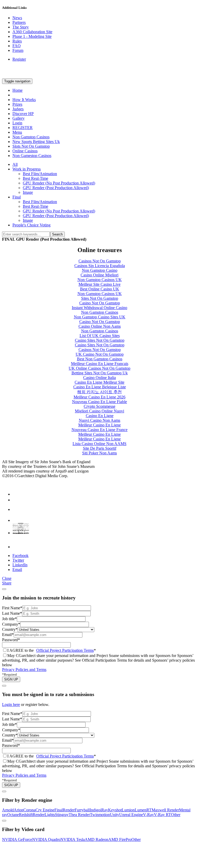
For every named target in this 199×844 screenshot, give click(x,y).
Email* (8, 634)
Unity (114, 814)
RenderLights (44, 814)
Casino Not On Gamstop (99, 303)
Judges (18, 109)
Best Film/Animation (40, 173)
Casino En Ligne (99, 415)
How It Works (24, 99)
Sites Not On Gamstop (99, 298)
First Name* (12, 608)
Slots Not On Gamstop (31, 146)
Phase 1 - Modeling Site (32, 36)
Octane (13, 814)
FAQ (16, 46)
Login (17, 123)
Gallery (18, 118)
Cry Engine (44, 810)
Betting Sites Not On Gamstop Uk (100, 373)
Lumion (128, 810)
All (15, 164)
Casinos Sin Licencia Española (99, 265)
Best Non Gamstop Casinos (99, 359)
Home (17, 90)
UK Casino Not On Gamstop (100, 354)
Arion (18, 810)
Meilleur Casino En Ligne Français (99, 363)
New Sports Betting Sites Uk (36, 141)
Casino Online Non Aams (100, 326)
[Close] (4, 589)
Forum (17, 50)
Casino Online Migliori (99, 275)
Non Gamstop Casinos (30, 137)
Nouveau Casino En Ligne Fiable (99, 401)
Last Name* (12, 613)
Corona (29, 810)
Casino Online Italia (99, 377)
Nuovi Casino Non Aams (99, 420)
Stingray (62, 814)
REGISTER (22, 127)
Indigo (95, 810)
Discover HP (23, 113)
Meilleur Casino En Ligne (99, 425)
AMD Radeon (96, 839)
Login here (11, 704)
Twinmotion (100, 814)
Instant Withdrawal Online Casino (99, 307)
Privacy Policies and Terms (24, 669)
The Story (20, 27)
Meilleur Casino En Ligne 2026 (99, 397)
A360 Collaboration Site (32, 32)
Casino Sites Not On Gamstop (99, 340)
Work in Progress (26, 169)
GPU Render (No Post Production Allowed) (59, 183)
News (17, 18)
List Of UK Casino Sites (100, 335)
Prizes (17, 104)
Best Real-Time (35, 178)
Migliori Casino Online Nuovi (99, 411)
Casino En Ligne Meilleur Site (99, 382)
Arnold (8, 810)
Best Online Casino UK (99, 289)
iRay (104, 810)
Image (28, 192)
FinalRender (64, 810)
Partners (19, 22)
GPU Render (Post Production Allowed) (56, 187)
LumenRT (143, 810)
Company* (11, 624)
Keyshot (115, 810)
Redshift (26, 814)
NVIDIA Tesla (72, 839)
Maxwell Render (165, 810)
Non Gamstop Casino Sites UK (99, 317)
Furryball (82, 810)
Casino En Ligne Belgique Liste (99, 387)
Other (175, 814)
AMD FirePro (119, 839)
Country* (10, 629)
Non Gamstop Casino (99, 270)
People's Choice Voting (31, 225)
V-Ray (148, 814)
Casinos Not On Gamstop (100, 261)
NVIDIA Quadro (46, 839)
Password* (11, 640)
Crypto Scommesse (99, 406)
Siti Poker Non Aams (99, 453)
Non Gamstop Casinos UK (99, 279)
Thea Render (79, 814)
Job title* (9, 619)
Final (16, 197)
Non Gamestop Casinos (31, 155)
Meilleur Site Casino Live (99, 284)
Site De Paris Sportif (99, 448)
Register (19, 59)
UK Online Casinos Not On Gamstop (99, 368)
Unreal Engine (131, 814)
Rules (17, 41)
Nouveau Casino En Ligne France (99, 429)
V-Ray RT (162, 814)
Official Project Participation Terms (65, 650)
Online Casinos (25, 151)
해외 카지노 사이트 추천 (99, 392)
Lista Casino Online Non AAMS (99, 443)
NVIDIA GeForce (17, 839)
